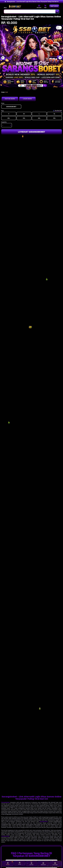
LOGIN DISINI (27, 98)
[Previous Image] (3, 57)
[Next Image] (60, 57)
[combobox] (30, 11)
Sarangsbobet (5, 802)
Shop (5, 7)
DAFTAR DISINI (10, 98)
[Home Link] (15, 7)
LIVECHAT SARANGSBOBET (31, 132)
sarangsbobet (44, 821)
